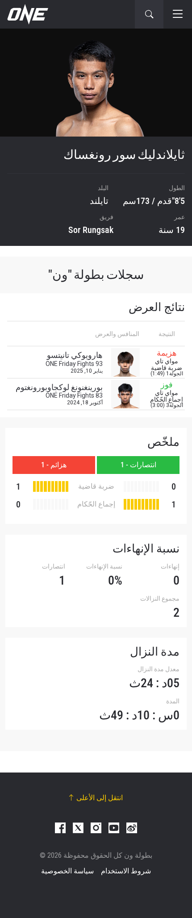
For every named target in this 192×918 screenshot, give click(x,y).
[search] (149, 14)
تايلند (99, 200)
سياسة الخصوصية (67, 871)
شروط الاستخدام (126, 871)
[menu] (177, 14)
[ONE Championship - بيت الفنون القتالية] (26, 14)
